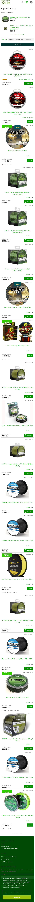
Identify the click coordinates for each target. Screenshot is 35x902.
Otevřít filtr (17, 44)
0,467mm (16, 710)
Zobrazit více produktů (17, 34)
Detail (30, 122)
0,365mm (10, 710)
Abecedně (28, 39)
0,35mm (9, 592)
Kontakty (3, 844)
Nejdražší (11, 39)
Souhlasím (17, 897)
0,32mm (9, 359)
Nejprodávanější (20, 39)
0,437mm (10, 829)
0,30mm (9, 164)
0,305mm (4, 710)
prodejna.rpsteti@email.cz (10, 857)
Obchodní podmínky (6, 846)
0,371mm (4, 829)
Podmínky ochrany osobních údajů (9, 848)
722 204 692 (6, 859)
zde (19, 888)
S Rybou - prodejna (8, 862)
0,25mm (4, 164)
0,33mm (15, 592)
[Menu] (31, 2)
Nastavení (17, 892)
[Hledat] (22, 2)
